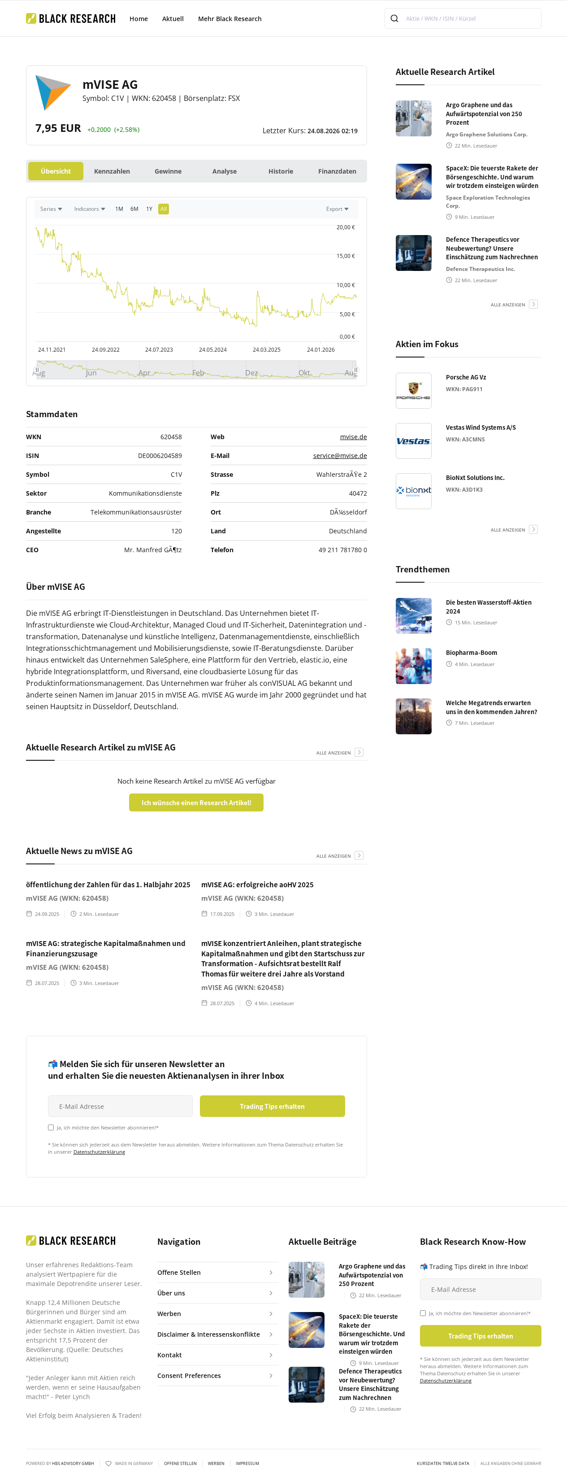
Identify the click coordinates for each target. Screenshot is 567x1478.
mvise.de (353, 436)
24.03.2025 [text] (267, 349)
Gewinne (168, 171)
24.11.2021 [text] (52, 349)
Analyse (224, 171)
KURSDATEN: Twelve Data (443, 1463)
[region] (196, 211)
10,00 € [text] (346, 285)
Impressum (247, 1463)
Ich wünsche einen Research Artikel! (196, 802)
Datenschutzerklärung (99, 1151)
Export (334, 209)
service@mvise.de (340, 455)
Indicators (86, 209)
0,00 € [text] (347, 336)
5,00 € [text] (347, 314)
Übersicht (56, 171)
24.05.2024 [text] (213, 349)
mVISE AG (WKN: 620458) (67, 898)
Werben (216, 1463)
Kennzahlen (112, 171)
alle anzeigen (333, 753)
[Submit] (395, 18)
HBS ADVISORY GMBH (73, 1463)
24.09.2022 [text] (105, 349)
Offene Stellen (180, 1463)
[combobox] (463, 18)
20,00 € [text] (346, 227)
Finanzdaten (337, 171)
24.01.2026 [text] (320, 349)
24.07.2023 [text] (159, 349)
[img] (196, 370)
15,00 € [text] (346, 256)
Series (48, 209)
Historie (280, 171)
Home (139, 18)
